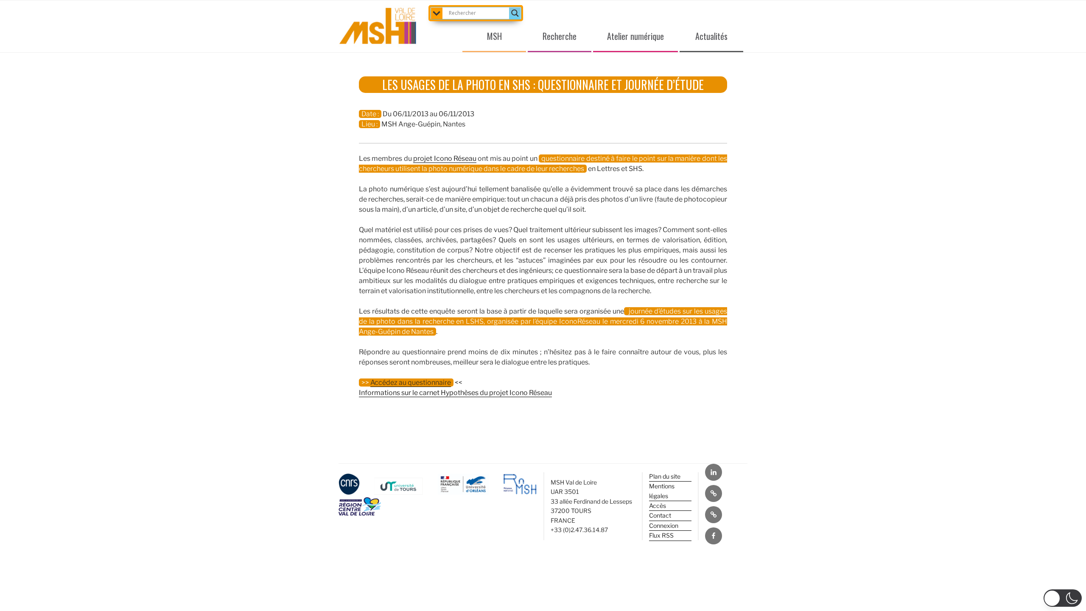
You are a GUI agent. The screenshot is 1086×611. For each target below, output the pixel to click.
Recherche (560, 36)
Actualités (711, 36)
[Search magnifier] (515, 13)
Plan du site (664, 476)
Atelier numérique (635, 36)
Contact (660, 515)
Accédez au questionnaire (410, 382)
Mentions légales (662, 490)
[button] (1063, 598)
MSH (494, 36)
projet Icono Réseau (444, 158)
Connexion (663, 525)
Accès (657, 505)
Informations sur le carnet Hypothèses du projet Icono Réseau (455, 393)
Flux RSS (661, 535)
